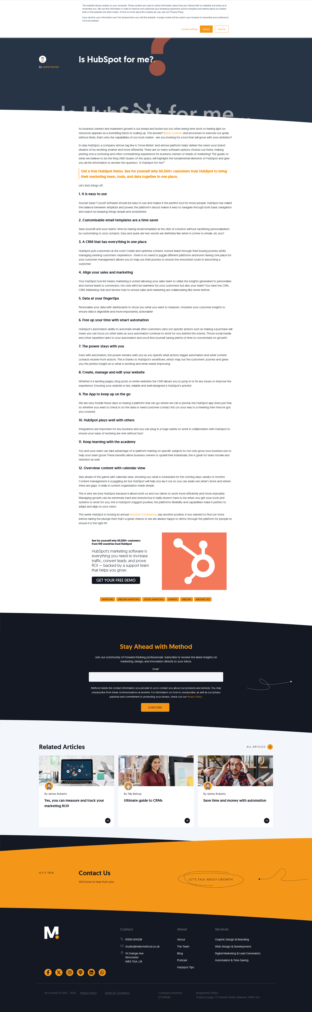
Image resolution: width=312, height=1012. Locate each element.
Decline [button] (222, 29)
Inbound (186, 599)
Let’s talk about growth (211, 879)
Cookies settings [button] (189, 29)
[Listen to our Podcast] (80, 972)
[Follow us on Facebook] (48, 972)
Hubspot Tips (185, 967)
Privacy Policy (194, 696)
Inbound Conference (142, 514)
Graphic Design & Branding (232, 939)
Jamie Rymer (51, 67)
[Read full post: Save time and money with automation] (235, 770)
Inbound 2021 (203, 599)
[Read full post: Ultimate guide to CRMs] (156, 770)
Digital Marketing (154, 599)
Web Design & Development (233, 946)
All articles (256, 746)
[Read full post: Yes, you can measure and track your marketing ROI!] (76, 770)
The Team (183, 946)
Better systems (173, 133)
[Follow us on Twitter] (58, 972)
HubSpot (172, 599)
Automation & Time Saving (231, 960)
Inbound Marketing (128, 599)
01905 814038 (133, 939)
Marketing (107, 599)
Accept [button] (206, 29)
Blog (180, 953)
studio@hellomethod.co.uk (142, 946)
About (181, 939)
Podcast (182, 960)
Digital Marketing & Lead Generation (238, 953)
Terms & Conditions (117, 993)
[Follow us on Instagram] (69, 972)
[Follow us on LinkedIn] (91, 972)
